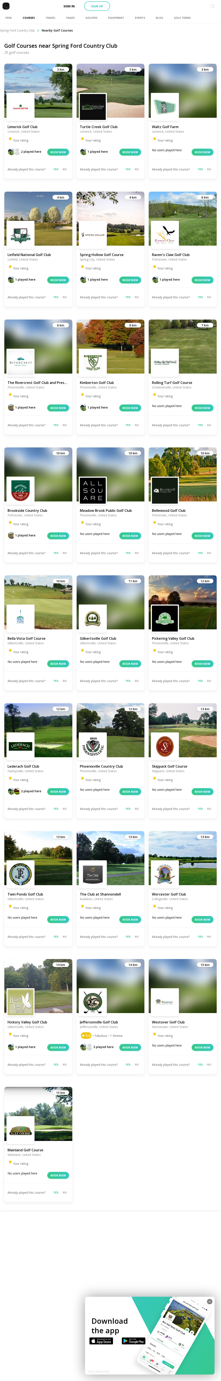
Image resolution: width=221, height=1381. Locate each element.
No (65, 169)
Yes (56, 169)
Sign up (97, 6)
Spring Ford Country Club (17, 30)
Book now (58, 152)
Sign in (69, 6)
